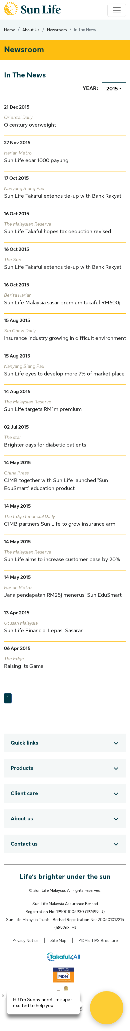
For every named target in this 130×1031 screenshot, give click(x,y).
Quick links (24, 743)
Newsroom (57, 30)
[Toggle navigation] (116, 10)
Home (9, 30)
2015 (112, 89)
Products (22, 768)
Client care (24, 793)
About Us (31, 30)
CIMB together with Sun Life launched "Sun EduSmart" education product (56, 480)
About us (22, 819)
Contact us (24, 844)
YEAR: (90, 88)
